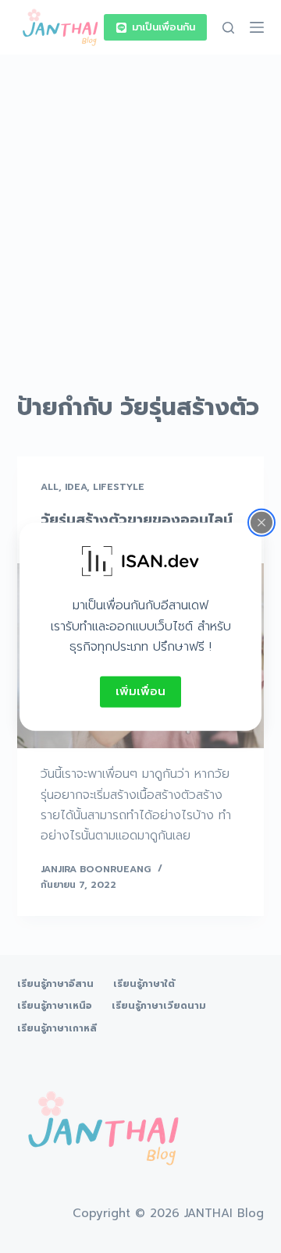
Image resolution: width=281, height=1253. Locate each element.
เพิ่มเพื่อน (140, 691)
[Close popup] (261, 523)
